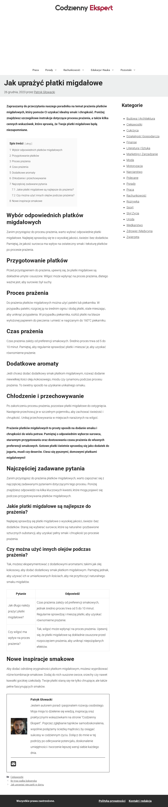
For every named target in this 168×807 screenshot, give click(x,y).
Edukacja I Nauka (100, 70)
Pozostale (126, 70)
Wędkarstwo (134, 225)
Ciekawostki (16, 777)
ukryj (28, 143)
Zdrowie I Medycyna (139, 231)
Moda (130, 160)
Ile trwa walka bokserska (23, 780)
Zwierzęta (132, 237)
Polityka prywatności (112, 801)
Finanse (131, 142)
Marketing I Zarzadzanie (142, 154)
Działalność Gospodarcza (142, 136)
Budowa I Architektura (140, 118)
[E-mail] (13, 765)
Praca (35, 70)
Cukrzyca (132, 130)
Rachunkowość (71, 70)
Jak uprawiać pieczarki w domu (27, 784)
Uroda (130, 219)
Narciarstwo (134, 172)
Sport (130, 207)
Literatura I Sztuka (138, 148)
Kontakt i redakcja (140, 801)
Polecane (132, 177)
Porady (49, 70)
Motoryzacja (134, 166)
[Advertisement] (84, 40)
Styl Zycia (132, 213)
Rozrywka (132, 201)
